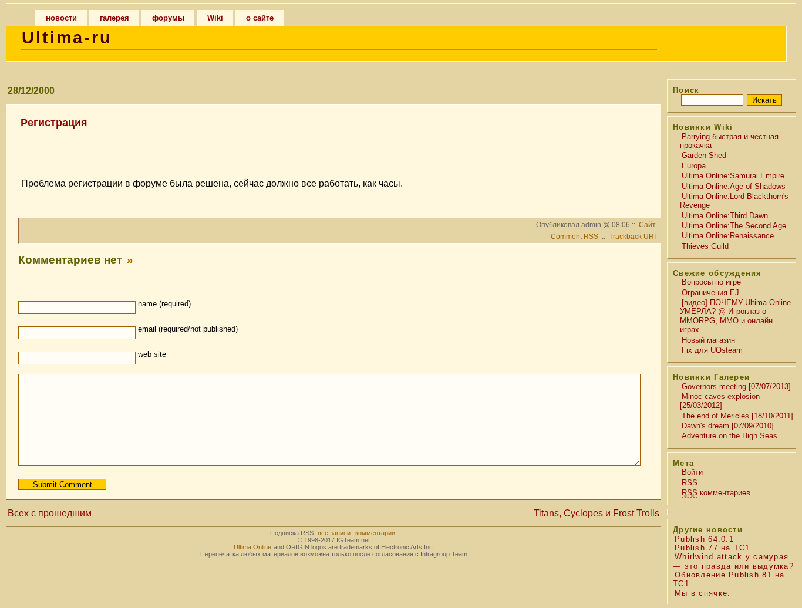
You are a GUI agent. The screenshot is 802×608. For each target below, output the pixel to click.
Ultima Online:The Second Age (734, 225)
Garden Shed (704, 155)
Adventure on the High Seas (729, 435)
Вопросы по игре (711, 282)
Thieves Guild (705, 246)
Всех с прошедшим (50, 513)
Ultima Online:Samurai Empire (733, 175)
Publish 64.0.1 (704, 539)
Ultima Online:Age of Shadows (734, 186)
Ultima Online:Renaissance (728, 235)
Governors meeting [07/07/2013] (736, 386)
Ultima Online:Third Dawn (725, 215)
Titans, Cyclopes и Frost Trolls (596, 513)
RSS (689, 482)
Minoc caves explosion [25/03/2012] (720, 401)
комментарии (375, 532)
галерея (114, 17)
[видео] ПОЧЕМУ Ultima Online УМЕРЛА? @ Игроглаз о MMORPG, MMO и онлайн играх (735, 316)
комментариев (716, 492)
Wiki (215, 17)
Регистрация (54, 123)
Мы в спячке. (702, 593)
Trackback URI (632, 236)
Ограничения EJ (710, 292)
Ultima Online (252, 546)
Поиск (686, 90)
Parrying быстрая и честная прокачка (729, 141)
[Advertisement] (331, 147)
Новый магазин (708, 340)
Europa (694, 165)
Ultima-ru (67, 37)
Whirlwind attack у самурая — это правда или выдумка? (733, 561)
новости (61, 17)
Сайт (647, 225)
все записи (334, 532)
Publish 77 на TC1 (712, 547)
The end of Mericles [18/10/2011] (737, 415)
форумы (168, 17)
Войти (692, 472)
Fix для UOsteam (712, 350)
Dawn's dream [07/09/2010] (728, 425)
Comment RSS (574, 236)
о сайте (260, 17)
